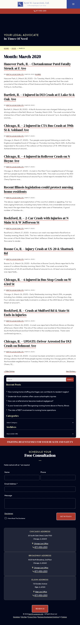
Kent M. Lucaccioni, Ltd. (15, 74)
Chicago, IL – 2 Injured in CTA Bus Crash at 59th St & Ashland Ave (38, 127)
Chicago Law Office (41, 543)
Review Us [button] (40, 609)
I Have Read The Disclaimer (16, 518)
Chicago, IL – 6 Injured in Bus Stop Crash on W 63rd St (37, 281)
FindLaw (64, 617)
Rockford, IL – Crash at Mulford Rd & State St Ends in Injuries (36, 312)
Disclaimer (8, 513)
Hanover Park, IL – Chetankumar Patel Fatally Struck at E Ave (37, 66)
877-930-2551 (41, 11)
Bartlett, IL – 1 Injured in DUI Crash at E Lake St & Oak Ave (39, 96)
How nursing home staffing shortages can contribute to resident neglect (38, 392)
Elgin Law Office (41, 592)
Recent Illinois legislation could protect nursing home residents (38, 189)
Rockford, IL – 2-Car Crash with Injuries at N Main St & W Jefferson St (36, 220)
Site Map (24, 617)
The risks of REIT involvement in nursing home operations (32, 410)
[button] (73, 4)
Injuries (38, 74)
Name (6, 472)
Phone (43, 472)
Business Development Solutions (48, 617)
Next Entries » (71, 371)
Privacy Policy (32, 617)
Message (8, 495)
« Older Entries (9, 371)
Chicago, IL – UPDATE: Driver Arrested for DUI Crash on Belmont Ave (37, 343)
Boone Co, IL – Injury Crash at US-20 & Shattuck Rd (39, 251)
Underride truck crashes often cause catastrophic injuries (32, 396)
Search (70, 379)
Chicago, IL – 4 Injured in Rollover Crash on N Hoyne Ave (37, 158)
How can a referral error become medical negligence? (30, 401)
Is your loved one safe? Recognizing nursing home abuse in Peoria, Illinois (38, 405)
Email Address (11, 484)
